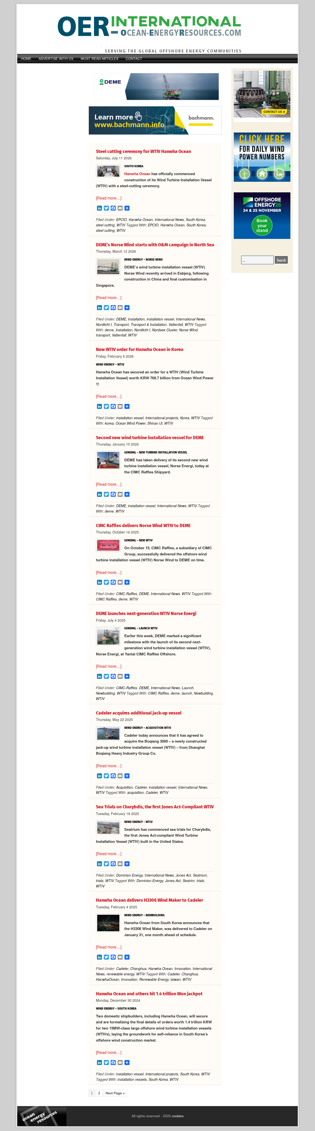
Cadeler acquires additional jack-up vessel (138, 713)
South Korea (195, 219)
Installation (136, 318)
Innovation (182, 968)
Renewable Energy (154, 979)
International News (169, 219)
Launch (187, 687)
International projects (161, 417)
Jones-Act (173, 880)
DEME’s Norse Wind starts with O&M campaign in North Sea (155, 245)
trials (99, 880)
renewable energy (120, 973)
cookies (177, 1116)
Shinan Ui (154, 423)
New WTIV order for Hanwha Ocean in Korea (139, 349)
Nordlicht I (104, 324)
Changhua (138, 968)
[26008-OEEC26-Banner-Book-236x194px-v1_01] (262, 238)
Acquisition (124, 787)
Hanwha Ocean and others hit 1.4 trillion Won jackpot (149, 994)
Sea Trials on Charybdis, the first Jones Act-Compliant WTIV (155, 807)
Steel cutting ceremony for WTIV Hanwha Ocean (143, 151)
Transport (121, 324)
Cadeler (141, 787)
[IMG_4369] (155, 104)
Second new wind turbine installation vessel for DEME (150, 437)
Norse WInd (188, 329)
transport (103, 335)
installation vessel (160, 318)
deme (109, 329)
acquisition (135, 792)
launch (187, 693)
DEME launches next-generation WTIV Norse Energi (146, 613)
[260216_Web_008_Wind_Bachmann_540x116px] (155, 134)
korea (109, 423)
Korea (184, 417)
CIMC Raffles (106, 599)
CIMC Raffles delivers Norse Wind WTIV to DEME (143, 525)
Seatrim (189, 880)
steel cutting (105, 224)
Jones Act (183, 875)
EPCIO (121, 219)
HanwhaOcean (107, 979)
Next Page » (115, 1093)
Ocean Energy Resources (154, 29)
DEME (121, 318)
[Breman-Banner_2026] (262, 121)
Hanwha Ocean (137, 173)
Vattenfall (176, 324)
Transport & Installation (149, 324)
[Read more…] (108, 198)
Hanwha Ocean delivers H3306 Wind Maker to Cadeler (149, 900)
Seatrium (200, 875)
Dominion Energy (129, 875)
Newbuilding (105, 693)
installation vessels (132, 1079)
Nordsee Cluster (164, 329)
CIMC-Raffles (126, 593)
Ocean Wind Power (130, 423)
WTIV (121, 224)
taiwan (176, 979)
